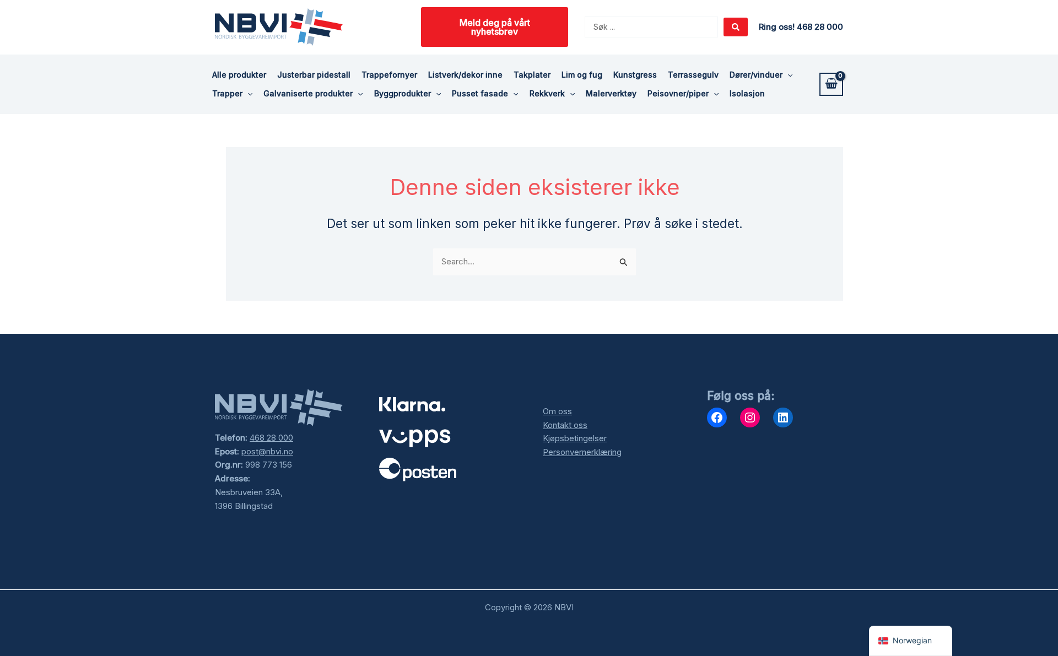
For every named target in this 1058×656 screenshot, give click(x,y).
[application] (787, 75)
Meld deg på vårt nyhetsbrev (495, 27)
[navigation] (910, 641)
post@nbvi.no (267, 451)
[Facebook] (717, 417)
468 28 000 (271, 437)
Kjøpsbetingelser (575, 438)
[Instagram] (750, 417)
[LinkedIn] (783, 417)
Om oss (557, 411)
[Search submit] (736, 27)
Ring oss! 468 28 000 (801, 26)
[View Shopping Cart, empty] (831, 84)
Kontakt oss (565, 425)
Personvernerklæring (582, 452)
